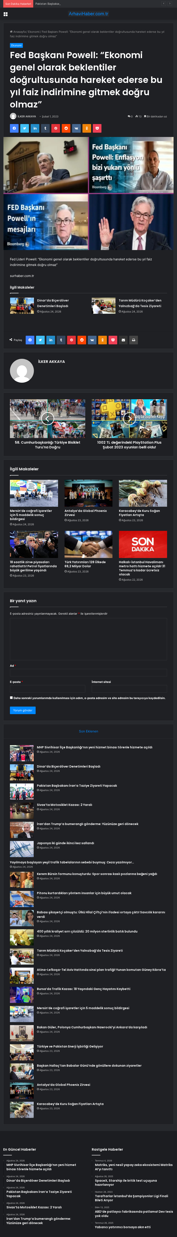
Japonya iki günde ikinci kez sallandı (65, 843)
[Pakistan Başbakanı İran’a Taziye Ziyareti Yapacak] (22, 791)
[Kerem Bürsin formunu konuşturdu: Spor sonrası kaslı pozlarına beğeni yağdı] (22, 880)
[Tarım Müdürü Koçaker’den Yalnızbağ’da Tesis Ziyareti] (103, 306)
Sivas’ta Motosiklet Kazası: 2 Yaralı (64, 805)
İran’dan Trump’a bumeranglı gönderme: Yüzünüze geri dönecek (87, 824)
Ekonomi (34, 31)
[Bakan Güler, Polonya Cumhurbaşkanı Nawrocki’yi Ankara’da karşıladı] (22, 1033)
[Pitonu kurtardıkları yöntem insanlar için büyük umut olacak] (22, 899)
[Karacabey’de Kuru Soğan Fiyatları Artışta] (143, 493)
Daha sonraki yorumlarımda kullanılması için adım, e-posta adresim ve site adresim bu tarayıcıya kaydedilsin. (90, 698)
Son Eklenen (88, 731)
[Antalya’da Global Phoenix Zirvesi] (89, 493)
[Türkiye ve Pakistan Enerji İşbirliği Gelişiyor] (22, 1052)
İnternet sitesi (101, 682)
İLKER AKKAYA (27, 116)
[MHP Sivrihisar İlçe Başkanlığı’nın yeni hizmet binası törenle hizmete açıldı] (22, 753)
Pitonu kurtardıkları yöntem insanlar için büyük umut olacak (84, 893)
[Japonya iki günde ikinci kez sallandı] (22, 849)
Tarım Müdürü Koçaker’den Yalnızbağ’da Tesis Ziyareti (80, 950)
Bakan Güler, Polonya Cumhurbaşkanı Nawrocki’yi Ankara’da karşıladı (92, 1027)
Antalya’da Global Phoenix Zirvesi (86, 513)
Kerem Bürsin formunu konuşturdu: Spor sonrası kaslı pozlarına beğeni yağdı (97, 874)
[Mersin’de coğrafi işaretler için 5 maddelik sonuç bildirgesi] (34, 493)
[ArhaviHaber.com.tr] (88, 14)
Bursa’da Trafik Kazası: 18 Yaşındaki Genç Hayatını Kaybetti (83, 989)
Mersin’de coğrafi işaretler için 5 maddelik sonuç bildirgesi (31, 515)
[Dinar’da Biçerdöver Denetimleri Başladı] (22, 306)
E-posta (16, 682)
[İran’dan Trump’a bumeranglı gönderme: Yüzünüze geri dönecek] (22, 830)
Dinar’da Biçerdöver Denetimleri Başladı (68, 766)
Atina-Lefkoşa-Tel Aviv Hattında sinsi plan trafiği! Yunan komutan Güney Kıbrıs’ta (101, 970)
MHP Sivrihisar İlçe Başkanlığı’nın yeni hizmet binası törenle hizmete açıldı (94, 747)
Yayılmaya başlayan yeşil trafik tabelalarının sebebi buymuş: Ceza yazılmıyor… (72, 862)
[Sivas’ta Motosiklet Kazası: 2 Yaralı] (22, 811)
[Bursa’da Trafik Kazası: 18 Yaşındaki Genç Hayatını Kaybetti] (22, 995)
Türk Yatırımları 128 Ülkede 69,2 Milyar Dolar (85, 564)
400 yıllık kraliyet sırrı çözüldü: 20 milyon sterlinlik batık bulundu (87, 931)
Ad (13, 665)
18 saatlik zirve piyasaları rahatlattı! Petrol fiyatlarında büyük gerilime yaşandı (33, 566)
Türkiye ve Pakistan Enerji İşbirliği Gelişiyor (70, 1046)
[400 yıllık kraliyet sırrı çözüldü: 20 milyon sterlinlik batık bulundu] (22, 937)
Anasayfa (19, 31)
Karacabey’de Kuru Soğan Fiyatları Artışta (139, 513)
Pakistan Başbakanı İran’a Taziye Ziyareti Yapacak (67, 3)
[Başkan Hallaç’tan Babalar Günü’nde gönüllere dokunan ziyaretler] (22, 1071)
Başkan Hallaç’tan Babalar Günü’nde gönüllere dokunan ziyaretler (89, 1065)
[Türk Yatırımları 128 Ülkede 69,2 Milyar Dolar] (89, 544)
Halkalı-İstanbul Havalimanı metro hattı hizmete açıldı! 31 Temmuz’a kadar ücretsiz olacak (142, 568)
